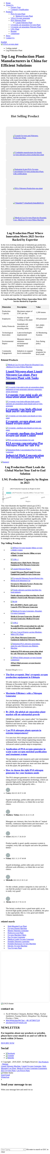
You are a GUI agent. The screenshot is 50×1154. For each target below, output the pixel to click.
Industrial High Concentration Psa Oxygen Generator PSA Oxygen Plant (25, 457)
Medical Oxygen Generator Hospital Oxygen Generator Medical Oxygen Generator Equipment (25, 618)
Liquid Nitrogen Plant (24, 23)
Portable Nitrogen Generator (18, 941)
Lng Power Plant (23, 1071)
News (8, 36)
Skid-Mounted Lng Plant (17, 926)
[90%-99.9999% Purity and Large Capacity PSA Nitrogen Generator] (14, 602)
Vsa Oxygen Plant (15, 948)
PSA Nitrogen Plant (18, 20)
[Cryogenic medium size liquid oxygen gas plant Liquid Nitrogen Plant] (25, 430)
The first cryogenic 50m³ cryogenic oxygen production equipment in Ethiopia (27, 675)
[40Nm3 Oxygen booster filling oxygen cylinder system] (27, 550)
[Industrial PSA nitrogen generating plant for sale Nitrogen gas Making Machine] (27, 648)
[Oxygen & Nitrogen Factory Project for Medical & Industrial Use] (27, 580)
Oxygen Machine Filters (17, 935)
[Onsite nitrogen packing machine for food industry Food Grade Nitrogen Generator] (27, 592)
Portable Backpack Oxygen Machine (22, 944)
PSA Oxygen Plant (18, 14)
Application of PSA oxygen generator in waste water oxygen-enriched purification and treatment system (26, 752)
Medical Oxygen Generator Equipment (32, 1068)
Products (9, 12)
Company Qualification (20, 9)
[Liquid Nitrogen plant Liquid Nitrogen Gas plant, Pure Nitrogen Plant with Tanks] (25, 367)
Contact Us (10, 38)
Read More (10, 383)
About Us (9, 5)
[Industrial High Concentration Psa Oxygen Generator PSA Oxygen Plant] (25, 452)
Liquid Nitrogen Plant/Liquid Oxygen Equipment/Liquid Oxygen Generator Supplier (25, 574)
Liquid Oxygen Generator (31, 1066)
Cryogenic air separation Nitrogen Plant (26, 27)
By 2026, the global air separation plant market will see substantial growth (25, 713)
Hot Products (43, 1062)
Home (8, 3)
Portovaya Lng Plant (15, 933)
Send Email (5, 1075)
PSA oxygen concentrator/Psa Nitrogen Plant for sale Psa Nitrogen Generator (24, 445)
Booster (14, 31)
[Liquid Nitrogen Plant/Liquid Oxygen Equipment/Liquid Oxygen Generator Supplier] (21, 569)
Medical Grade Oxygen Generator (21, 939)
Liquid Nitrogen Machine (11, 1066)
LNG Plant (15, 29)
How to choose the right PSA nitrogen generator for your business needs (24, 771)
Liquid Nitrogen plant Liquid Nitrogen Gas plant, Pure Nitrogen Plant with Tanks (24, 375)
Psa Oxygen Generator (16, 937)
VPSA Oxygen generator (20, 18)
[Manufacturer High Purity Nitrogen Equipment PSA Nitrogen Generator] (15, 559)
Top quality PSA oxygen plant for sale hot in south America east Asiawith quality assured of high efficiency (27, 628)
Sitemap (5, 1064)
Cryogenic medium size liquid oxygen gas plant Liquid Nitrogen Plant (24, 435)
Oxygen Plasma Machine (17, 928)
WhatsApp (5, 1077)
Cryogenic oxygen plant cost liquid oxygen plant (23, 422)
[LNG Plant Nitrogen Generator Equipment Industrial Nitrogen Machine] (27, 634)
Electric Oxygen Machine (17, 946)
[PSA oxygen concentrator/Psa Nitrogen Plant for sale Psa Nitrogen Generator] (20, 440)
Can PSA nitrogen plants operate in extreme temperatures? (23, 731)
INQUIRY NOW (7, 1043)
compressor (15, 33)
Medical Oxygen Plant (24, 16)
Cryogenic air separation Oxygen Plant (25, 25)
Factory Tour (16, 7)
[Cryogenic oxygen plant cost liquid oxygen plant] (25, 418)
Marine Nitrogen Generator (18, 931)
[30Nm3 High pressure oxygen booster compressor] (27, 660)
